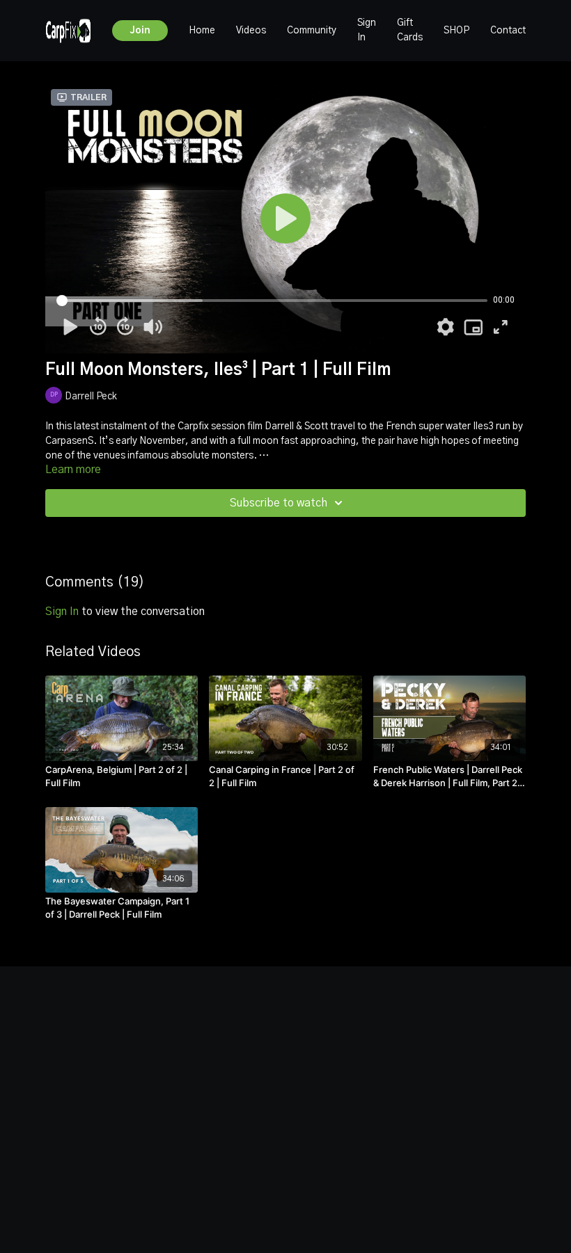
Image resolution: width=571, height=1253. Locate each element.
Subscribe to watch (278, 503)
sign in (62, 611)
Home (202, 30)
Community (311, 30)
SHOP (456, 30)
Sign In (366, 30)
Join (140, 30)
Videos (251, 30)
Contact (508, 30)
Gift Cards (410, 30)
